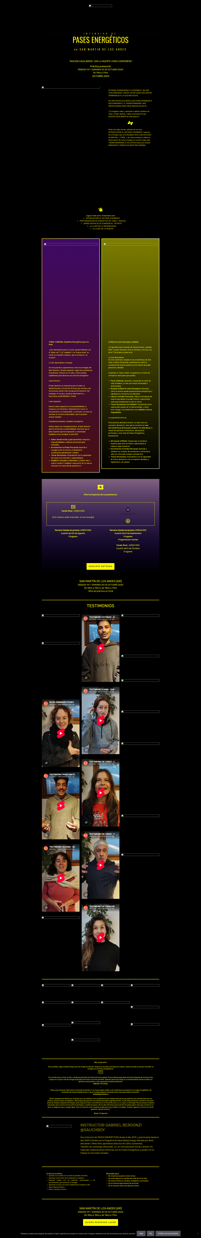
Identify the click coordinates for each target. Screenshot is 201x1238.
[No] (198, 1233)
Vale (141, 1233)
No (150, 1233)
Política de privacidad (168, 1233)
